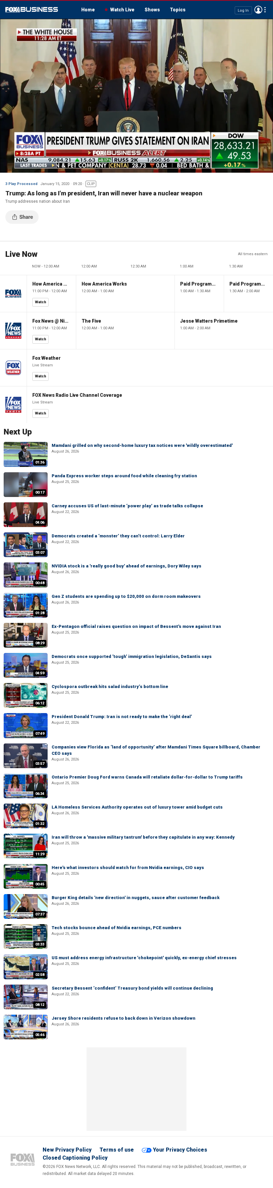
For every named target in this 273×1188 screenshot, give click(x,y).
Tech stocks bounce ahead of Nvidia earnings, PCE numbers (116, 927)
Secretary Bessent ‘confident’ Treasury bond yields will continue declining (132, 988)
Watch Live (122, 9)
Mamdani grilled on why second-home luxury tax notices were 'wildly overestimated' (142, 445)
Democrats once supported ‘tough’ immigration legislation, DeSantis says (132, 656)
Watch (40, 302)
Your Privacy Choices (180, 1150)
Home (88, 9)
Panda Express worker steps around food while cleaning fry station (124, 475)
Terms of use (117, 1150)
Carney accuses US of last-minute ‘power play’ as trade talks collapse (127, 505)
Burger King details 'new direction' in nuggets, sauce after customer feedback (135, 897)
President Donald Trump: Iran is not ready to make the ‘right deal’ (122, 716)
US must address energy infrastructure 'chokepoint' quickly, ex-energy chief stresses (144, 957)
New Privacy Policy (67, 1150)
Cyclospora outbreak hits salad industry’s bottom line (110, 686)
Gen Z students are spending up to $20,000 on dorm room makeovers (126, 596)
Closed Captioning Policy (75, 1158)
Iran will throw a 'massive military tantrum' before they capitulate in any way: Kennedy (143, 837)
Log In (243, 10)
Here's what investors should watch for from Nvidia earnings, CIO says (128, 867)
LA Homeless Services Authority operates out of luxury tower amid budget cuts (137, 807)
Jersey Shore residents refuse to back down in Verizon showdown (123, 1018)
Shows (152, 9)
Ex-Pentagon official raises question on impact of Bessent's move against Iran (136, 626)
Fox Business (31, 9)
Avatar (258, 10)
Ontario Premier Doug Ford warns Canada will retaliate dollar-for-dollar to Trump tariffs (147, 777)
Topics (177, 9)
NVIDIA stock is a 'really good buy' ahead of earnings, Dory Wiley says (126, 565)
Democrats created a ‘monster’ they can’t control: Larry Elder (118, 535)
